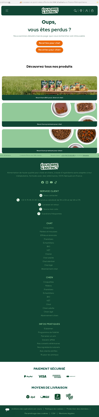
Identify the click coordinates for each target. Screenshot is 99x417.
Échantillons (48, 243)
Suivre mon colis (50, 209)
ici (3, 2)
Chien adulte (48, 308)
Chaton (48, 254)
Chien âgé (48, 312)
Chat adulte (48, 258)
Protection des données (77, 409)
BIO (48, 246)
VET (48, 250)
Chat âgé (48, 265)
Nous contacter (51, 195)
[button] (7, 10)
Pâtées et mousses (48, 231)
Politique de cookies (54, 409)
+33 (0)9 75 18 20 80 (62, 155)
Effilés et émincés (48, 235)
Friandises (48, 239)
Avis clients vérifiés (48, 351)
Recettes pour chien (49, 49)
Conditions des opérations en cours (26, 409)
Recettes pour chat (49, 43)
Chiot (48, 304)
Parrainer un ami (48, 336)
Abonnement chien (49, 315)
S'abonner (48, 328)
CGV (53, 413)
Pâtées (48, 286)
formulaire (80, 155)
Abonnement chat (49, 269)
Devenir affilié (48, 340)
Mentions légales (67, 413)
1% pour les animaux (49, 355)
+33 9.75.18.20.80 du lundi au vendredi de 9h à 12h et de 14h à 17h (51, 200)
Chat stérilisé (49, 261)
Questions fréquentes (52, 214)
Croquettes (48, 228)
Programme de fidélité (48, 332)
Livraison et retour (50, 204)
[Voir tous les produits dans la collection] (49, 88)
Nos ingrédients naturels (48, 347)
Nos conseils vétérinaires (48, 343)
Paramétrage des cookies (36, 413)
